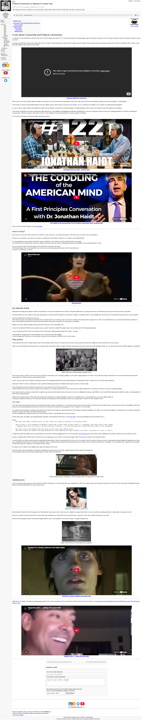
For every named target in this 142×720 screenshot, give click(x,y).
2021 (5, 30)
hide (20, 21)
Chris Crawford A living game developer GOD (59, 661)
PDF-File (131, 1)
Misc (35, 7)
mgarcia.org (90, 717)
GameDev (4, 37)
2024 (5, 25)
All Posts (3, 24)
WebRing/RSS (4, 55)
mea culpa (72, 416)
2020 (5, 31)
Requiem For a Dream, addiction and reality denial (76, 596)
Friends (5, 39)
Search (2, 20)
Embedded (6, 45)
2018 (5, 34)
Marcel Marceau (76, 303)
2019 (5, 32)
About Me (3, 57)
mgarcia (27, 7)
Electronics (4, 48)
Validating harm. (18, 31)
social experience (38, 601)
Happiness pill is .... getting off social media (76, 656)
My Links (3, 53)
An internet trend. (17, 26)
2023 (5, 27)
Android (5, 44)
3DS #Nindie (7, 41)
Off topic (3, 49)
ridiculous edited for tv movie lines (76, 98)
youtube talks (38, 226)
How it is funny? (18, 24)
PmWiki (21, 715)
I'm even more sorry (84, 433)
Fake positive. (18, 28)
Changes (2, 21)
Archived (6, 35)
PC (4, 46)
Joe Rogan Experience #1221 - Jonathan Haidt (76, 169)
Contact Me (3, 59)
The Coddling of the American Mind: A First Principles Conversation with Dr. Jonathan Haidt (76, 223)
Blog (13, 1)
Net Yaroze (6, 42)
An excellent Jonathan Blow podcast (96, 661)
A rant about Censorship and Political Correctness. (26, 23)
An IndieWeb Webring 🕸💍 (76, 707)
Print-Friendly (137, 1)
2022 (5, 28)
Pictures (3, 51)
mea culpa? (19, 29)
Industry (6, 38)
